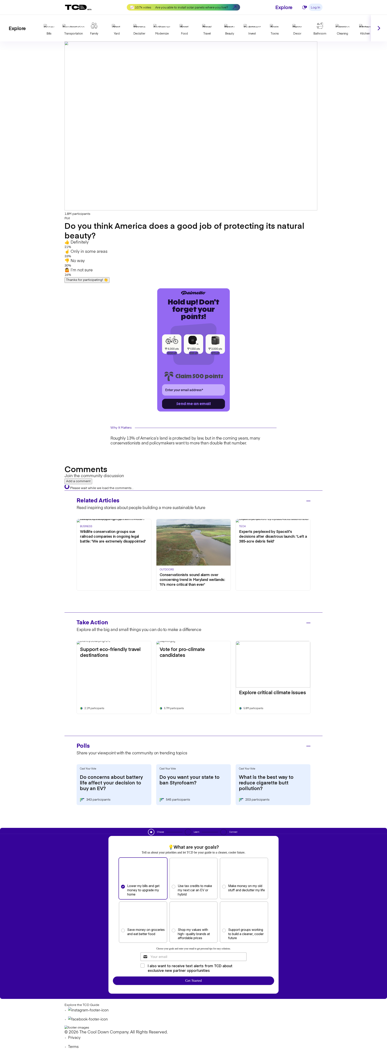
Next (379, 28)
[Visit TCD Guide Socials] (88, 1010)
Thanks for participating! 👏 (87, 280)
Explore (283, 7)
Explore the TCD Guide (81, 1005)
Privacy (74, 1038)
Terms (73, 1047)
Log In (315, 7)
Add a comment (78, 481)
